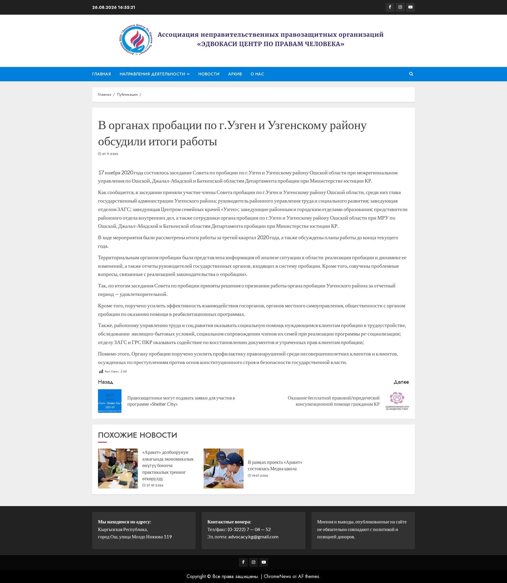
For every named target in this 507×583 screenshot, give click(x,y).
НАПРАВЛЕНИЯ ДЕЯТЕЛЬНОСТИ (152, 74)
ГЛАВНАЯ (101, 74)
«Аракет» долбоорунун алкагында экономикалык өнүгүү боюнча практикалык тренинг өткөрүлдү (168, 465)
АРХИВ (235, 74)
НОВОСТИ (208, 74)
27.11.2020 (110, 154)
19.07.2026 (260, 476)
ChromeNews (277, 576)
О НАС (257, 74)
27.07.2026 (154, 485)
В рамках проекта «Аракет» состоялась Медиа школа (275, 465)
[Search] (411, 74)
